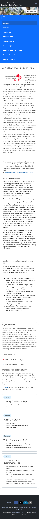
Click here (5, 387)
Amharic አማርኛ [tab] (9, 59)
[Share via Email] (30, 502)
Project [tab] (6, 23)
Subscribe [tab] (7, 32)
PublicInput (12, 508)
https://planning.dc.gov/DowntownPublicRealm (19, 172)
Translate (32, 12)
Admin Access (15, 514)
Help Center (24, 514)
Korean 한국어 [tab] (8, 46)
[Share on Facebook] (16, 502)
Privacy (28, 512)
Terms (33, 512)
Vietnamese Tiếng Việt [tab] (12, 50)
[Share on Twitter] (21, 502)
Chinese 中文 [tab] (8, 37)
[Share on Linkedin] (25, 502)
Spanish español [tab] (9, 41)
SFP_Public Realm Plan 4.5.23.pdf (14, 360)
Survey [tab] (6, 28)
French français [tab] (9, 55)
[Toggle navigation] (3, 17)
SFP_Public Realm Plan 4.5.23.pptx (14, 364)
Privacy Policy (7, 512)
